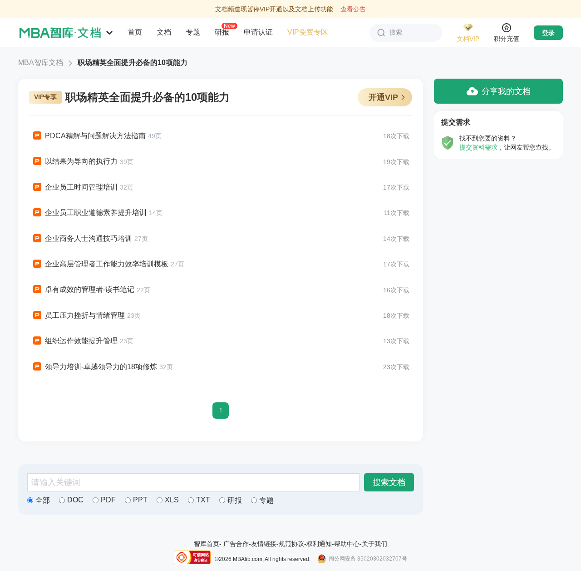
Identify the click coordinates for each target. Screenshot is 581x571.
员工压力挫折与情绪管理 (85, 315)
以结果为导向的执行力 (81, 161)
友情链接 (263, 543)
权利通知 (319, 543)
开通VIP (383, 97)
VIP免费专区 (307, 32)
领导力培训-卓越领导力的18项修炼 (101, 367)
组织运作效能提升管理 (81, 341)
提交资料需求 (478, 147)
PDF (108, 500)
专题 (193, 32)
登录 (548, 32)
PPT (140, 500)
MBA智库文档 (40, 62)
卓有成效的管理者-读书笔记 (89, 289)
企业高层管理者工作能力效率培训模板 (106, 264)
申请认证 (258, 32)
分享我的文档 (506, 91)
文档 (164, 32)
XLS (172, 500)
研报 (222, 32)
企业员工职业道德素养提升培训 (96, 212)
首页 (135, 32)
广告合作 (236, 543)
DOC (75, 500)
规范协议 (291, 543)
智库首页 (206, 543)
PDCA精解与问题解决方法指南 (95, 136)
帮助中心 (346, 543)
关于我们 (374, 543)
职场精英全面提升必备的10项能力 (132, 62)
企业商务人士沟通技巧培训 (88, 238)
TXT (203, 500)
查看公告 (353, 9)
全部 (42, 500)
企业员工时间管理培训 (81, 187)
